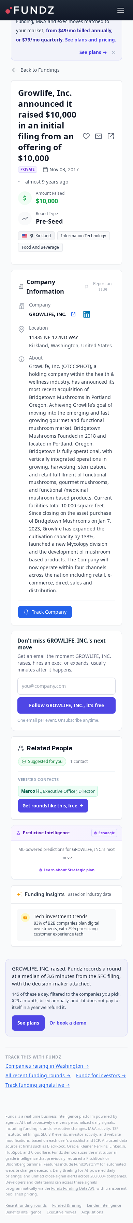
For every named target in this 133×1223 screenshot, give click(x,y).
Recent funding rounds (26, 1205)
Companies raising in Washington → (47, 1066)
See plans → (93, 52)
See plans (28, 1023)
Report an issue (102, 286)
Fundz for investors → (101, 1075)
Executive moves (61, 1212)
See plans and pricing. (90, 40)
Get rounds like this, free (50, 806)
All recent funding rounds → (38, 1075)
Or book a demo (67, 1023)
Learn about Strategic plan (69, 869)
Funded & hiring (67, 1205)
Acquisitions (92, 1212)
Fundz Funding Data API (72, 1188)
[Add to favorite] (86, 136)
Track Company (49, 612)
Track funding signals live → (37, 1085)
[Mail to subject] (98, 136)
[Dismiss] (113, 52)
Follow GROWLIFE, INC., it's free (66, 705)
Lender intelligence (104, 1205)
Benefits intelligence (23, 1212)
